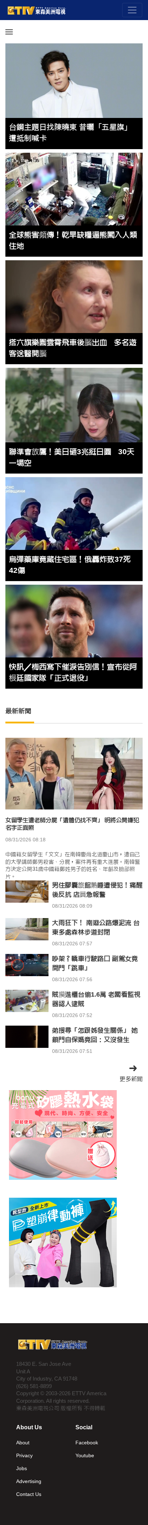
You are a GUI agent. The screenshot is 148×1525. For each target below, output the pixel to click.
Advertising (28, 1481)
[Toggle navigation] (132, 10)
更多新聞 (131, 1079)
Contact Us (28, 1494)
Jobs (21, 1468)
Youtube (84, 1455)
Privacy (24, 1455)
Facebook (86, 1442)
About (22, 1442)
